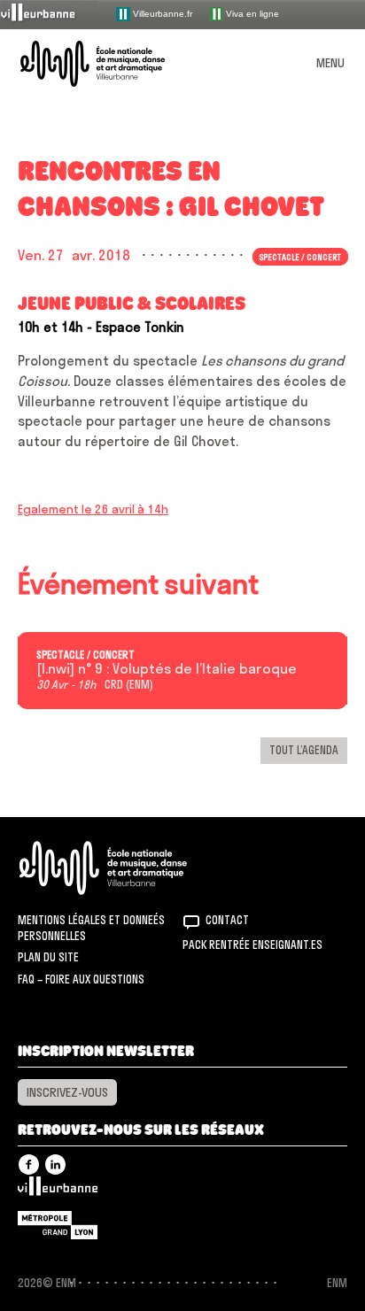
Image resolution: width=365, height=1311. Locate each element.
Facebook (29, 1164)
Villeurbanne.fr (161, 13)
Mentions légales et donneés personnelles (91, 928)
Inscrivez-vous (67, 1092)
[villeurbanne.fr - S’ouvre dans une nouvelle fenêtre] (49, 13)
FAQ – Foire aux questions (81, 979)
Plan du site (48, 957)
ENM (126, 868)
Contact (227, 920)
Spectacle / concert (85, 655)
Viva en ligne (251, 13)
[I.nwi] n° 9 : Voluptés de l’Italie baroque (166, 669)
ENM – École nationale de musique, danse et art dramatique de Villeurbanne (113, 63)
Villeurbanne (57, 1190)
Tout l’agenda (303, 750)
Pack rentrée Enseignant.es (252, 944)
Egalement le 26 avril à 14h (93, 509)
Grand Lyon (57, 1225)
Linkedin (55, 1164)
